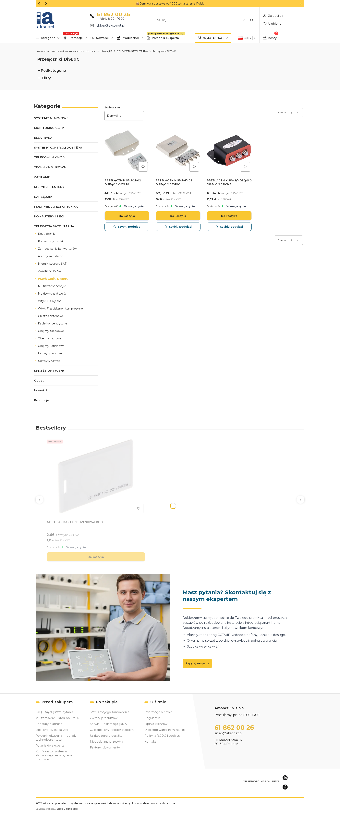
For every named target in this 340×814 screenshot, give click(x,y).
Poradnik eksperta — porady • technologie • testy (57, 737)
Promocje (75, 38)
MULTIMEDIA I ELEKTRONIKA (56, 206)
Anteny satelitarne (50, 256)
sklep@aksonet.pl (111, 25)
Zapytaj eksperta (197, 663)
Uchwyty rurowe (49, 361)
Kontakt (150, 741)
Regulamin (152, 718)
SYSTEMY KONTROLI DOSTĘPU (58, 147)
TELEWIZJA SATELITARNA (132, 51)
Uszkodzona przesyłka (106, 735)
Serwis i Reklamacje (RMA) (109, 724)
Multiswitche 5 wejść (52, 286)
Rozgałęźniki (46, 234)
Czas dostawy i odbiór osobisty (112, 730)
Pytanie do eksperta (50, 745)
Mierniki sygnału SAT (52, 263)
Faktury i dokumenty (105, 747)
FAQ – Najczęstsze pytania (54, 712)
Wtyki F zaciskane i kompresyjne (60, 308)
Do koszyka (127, 215)
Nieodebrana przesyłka (106, 741)
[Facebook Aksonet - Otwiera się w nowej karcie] (285, 787)
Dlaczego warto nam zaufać (164, 730)
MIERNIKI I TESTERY (49, 187)
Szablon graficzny (56, 808)
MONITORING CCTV (49, 128)
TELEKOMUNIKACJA (49, 157)
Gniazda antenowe (51, 316)
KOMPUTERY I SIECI (49, 216)
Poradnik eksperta (165, 38)
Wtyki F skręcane (50, 301)
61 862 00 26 (113, 14)
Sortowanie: (112, 107)
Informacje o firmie (158, 712)
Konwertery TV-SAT (51, 241)
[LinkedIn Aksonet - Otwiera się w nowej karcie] (285, 778)
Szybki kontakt (213, 38)
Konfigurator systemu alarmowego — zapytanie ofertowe (54, 755)
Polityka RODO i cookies (162, 735)
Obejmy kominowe (51, 346)
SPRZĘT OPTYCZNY (49, 370)
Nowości (102, 38)
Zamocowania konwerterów (57, 248)
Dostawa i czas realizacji (52, 730)
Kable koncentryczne (52, 323)
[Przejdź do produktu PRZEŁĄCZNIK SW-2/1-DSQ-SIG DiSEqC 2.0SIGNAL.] (229, 150)
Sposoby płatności (49, 724)
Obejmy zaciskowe (51, 331)
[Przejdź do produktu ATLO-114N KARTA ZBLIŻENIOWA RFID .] (96, 476)
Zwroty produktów (103, 718)
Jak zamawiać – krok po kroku (57, 718)
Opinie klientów (155, 724)
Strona (282, 112)
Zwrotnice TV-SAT (50, 271)
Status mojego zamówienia (109, 712)
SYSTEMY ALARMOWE (51, 118)
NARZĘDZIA (43, 197)
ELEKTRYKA (43, 138)
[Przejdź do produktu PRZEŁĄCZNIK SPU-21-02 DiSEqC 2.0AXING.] (126, 150)
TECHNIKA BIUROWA (50, 167)
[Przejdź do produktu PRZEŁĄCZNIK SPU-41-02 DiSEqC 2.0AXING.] (178, 150)
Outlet (39, 380)
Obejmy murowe (49, 338)
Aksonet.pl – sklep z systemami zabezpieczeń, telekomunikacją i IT (74, 51)
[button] (301, 4)
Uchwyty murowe (50, 353)
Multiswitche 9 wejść (52, 293)
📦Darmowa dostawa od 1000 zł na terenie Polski (170, 3)
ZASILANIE (42, 177)
